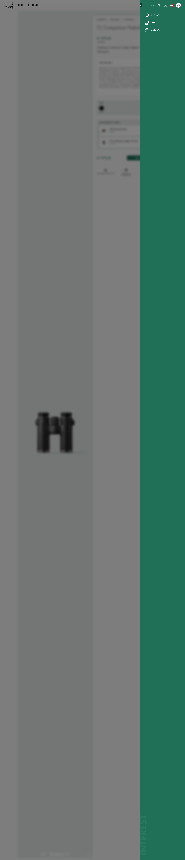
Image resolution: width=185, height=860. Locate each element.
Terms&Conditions (111, 56)
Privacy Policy (127, 56)
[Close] (141, 18)
